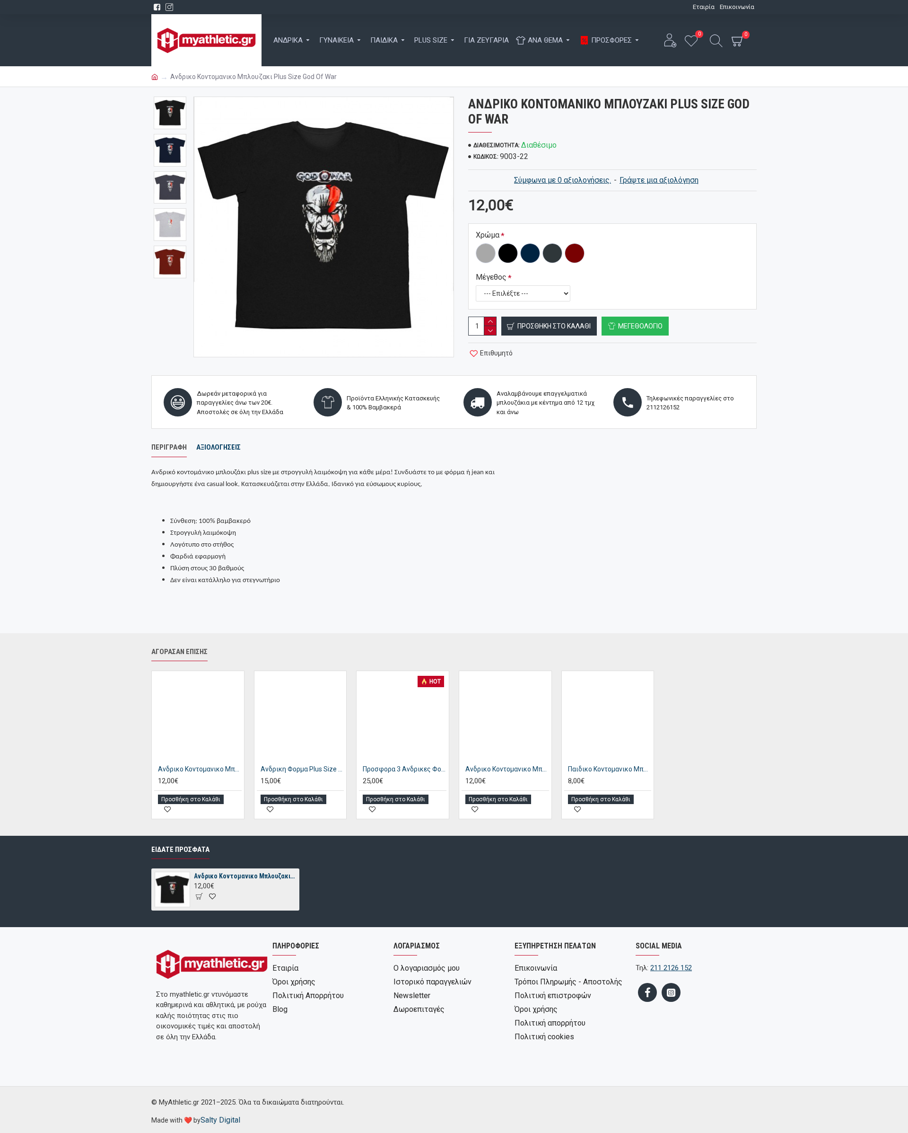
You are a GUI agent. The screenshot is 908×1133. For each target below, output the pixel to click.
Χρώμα (487, 234)
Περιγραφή (169, 447)
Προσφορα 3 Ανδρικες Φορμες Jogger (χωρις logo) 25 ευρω (404, 769)
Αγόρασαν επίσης (179, 651)
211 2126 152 (671, 968)
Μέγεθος (491, 277)
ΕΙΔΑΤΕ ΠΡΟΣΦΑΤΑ (180, 849)
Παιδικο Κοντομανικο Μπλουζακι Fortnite (610, 769)
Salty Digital (220, 1119)
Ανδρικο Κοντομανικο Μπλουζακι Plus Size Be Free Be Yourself (200, 769)
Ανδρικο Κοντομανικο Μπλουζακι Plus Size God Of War (245, 876)
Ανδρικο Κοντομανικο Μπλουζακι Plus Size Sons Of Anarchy (507, 769)
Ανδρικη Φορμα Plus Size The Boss (302, 769)
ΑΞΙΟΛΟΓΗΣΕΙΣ (218, 447)
